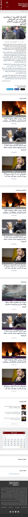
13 (11, 441)
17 (21, 443)
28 (8, 445)
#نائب (11, 41)
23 (24, 445)
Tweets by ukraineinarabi (14, 473)
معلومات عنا (17, 507)
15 (5, 441)
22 (5, 443)
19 (14, 443)
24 (21, 445)
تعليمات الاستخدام (24, 507)
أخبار (26, 11)
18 (17, 443)
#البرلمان (14, 41)
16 (24, 443)
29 (5, 445)
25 (17, 445)
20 (11, 443)
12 (14, 441)
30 (24, 446)
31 (21, 446)
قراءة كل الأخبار (14, 423)
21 (8, 443)
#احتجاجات (6, 41)
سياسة (22, 11)
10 (21, 441)
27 (11, 445)
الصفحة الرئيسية (3, 507)
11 (17, 441)
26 (14, 445)
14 (8, 441)
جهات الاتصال (10, 507)
